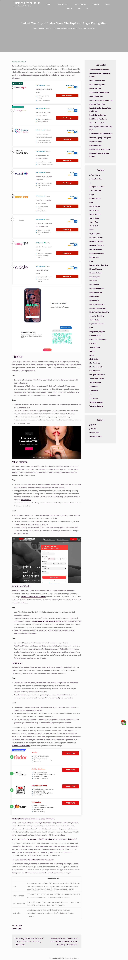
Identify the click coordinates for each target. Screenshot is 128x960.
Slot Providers (94, 363)
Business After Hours (26, 3)
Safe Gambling (94, 347)
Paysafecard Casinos (96, 324)
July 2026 (92, 425)
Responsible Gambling (97, 339)
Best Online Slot (95, 145)
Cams (107, 4)
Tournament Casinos (96, 379)
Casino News (94, 210)
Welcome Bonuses (96, 406)
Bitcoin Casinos (95, 198)
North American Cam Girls (99, 312)
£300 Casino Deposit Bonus (99, 92)
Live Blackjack (94, 277)
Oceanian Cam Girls (96, 316)
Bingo (91, 194)
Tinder (34, 753)
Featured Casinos (95, 249)
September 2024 (95, 436)
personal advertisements (21, 746)
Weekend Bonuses (96, 402)
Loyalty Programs (95, 292)
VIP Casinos (93, 390)
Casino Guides (94, 206)
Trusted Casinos (95, 382)
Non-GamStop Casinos (97, 308)
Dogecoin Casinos (95, 238)
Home (48, 4)
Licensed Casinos (95, 269)
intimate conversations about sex (33, 597)
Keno (91, 261)
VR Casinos (93, 398)
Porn (69, 8)
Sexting (95, 4)
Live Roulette (94, 285)
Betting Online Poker (97, 104)
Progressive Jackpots (97, 332)
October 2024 (94, 433)
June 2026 (92, 429)
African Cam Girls (95, 179)
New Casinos (94, 300)
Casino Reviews (95, 214)
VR (79, 8)
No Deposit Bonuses (96, 304)
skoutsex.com (26, 500)
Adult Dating (80, 4)
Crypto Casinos (94, 234)
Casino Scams (94, 218)
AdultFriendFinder (39, 786)
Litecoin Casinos (95, 273)
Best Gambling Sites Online (99, 149)
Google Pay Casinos (96, 253)
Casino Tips (93, 222)
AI (87, 8)
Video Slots (93, 386)
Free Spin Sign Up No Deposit (100, 138)
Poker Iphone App (95, 96)
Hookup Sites (62, 4)
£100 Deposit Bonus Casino (99, 70)
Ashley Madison (38, 769)
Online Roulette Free (97, 81)
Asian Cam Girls (95, 191)
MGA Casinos (94, 296)
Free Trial (70, 753)
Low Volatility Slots (96, 288)
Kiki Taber (18, 926)
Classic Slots (94, 226)
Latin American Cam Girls (98, 265)
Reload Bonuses (95, 335)
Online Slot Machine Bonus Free (101, 100)
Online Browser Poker (97, 123)
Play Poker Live (95, 88)
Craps (91, 230)
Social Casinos (94, 371)
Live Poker (93, 281)
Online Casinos (94, 320)
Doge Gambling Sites (97, 84)
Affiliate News (94, 175)
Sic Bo (91, 355)
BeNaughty (36, 802)
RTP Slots (92, 343)
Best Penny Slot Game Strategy (100, 134)
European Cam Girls (96, 245)
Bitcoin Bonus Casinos (97, 115)
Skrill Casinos (94, 359)
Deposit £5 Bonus (95, 141)
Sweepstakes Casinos (97, 375)
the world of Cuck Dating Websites (48, 621)
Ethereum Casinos (96, 241)
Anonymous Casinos (96, 187)
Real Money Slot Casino (98, 119)
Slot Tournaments (95, 367)
